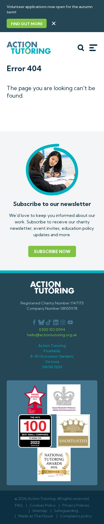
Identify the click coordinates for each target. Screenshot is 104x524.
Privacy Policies (75, 505)
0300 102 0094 (52, 329)
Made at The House (35, 516)
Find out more (26, 23)
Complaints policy (76, 516)
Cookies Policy (42, 505)
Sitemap (39, 510)
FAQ (19, 505)
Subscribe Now (52, 251)
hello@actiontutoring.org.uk (52, 334)
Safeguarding (66, 510)
